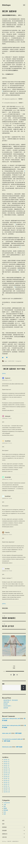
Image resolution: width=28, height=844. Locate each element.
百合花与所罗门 (7, 706)
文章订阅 (4, 837)
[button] (10, 675)
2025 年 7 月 (6, 778)
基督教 (5, 808)
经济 (5, 814)
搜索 (3, 684)
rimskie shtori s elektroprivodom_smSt (11, 718)
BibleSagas (6, 5)
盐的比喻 (6, 707)
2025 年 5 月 (6, 782)
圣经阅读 (4, 827)
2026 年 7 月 (6, 759)
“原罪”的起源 (18, 733)
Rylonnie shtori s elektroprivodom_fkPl (11, 725)
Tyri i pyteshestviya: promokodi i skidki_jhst (12, 739)
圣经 (5, 806)
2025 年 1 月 (6, 786)
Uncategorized (18, 361)
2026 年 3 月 (6, 765)
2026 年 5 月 (6, 761)
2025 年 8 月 (6, 776)
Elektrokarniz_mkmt (7, 747)
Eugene (5, 361)
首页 (3, 820)
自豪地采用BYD (15, 841)
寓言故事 (6, 810)
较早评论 (4, 373)
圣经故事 (4, 830)
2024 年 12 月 (7, 788)
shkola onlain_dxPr (6, 733)
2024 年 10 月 (7, 792)
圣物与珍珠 (6, 702)
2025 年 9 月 (6, 774)
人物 (5, 804)
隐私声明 (9, 841)
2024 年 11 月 (7, 790)
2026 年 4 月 (6, 763)
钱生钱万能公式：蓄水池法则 (11, 700)
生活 (5, 812)
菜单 (24, 5)
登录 (3, 824)
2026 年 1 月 (6, 767)
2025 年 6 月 (6, 780)
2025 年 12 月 (7, 769)
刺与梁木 (6, 704)
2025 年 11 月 (7, 771)
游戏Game (4, 834)
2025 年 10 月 (7, 773)
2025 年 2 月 (6, 784)
